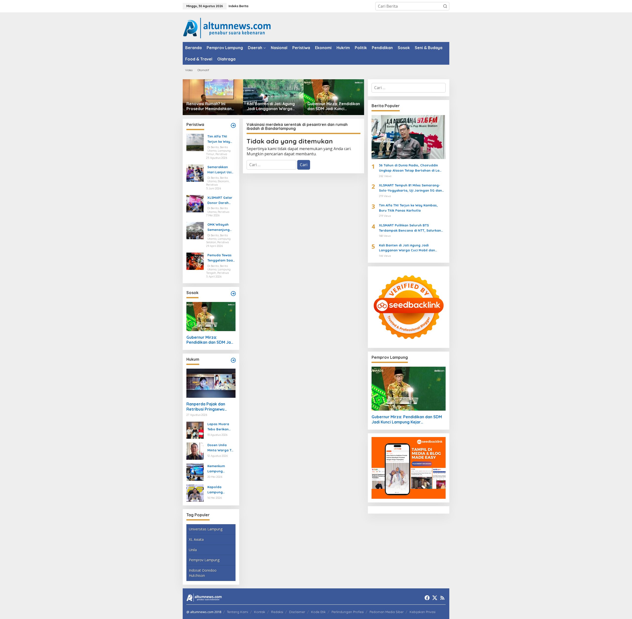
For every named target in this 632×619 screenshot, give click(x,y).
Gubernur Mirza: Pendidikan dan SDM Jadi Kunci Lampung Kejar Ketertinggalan (333, 106)
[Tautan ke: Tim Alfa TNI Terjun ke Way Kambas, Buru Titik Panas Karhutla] (195, 142)
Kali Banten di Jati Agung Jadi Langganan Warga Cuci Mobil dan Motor (271, 106)
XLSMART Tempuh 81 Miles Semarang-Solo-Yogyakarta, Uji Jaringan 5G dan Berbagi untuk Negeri (410, 188)
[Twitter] (435, 598)
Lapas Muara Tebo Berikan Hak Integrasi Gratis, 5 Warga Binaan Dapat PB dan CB (221, 427)
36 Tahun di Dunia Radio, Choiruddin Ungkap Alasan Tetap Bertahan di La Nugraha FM (409, 168)
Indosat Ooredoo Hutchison (203, 573)
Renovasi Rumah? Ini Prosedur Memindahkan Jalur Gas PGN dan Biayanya (209, 106)
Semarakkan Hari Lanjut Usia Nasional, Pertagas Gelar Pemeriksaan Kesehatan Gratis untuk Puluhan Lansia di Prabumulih (220, 170)
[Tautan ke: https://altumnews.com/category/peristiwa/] (233, 125)
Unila (193, 549)
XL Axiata (196, 539)
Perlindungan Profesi (348, 612)
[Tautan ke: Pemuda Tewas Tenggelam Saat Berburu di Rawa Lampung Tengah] (195, 260)
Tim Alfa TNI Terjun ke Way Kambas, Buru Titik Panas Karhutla (218, 139)
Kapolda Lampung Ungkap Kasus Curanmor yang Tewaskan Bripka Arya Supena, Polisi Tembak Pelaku (221, 490)
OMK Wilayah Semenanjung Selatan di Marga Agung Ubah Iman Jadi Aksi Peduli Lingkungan (220, 227)
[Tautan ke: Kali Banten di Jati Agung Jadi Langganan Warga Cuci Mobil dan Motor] (273, 97)
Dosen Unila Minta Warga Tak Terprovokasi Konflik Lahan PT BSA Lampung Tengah (221, 448)
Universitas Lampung (205, 529)
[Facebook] (427, 598)
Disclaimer (297, 612)
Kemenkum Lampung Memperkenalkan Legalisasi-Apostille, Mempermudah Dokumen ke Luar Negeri (220, 469)
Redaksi (277, 612)
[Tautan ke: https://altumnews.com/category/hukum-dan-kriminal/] (233, 360)
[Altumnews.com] (227, 27)
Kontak (259, 612)
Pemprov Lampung (204, 560)
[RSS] (442, 598)
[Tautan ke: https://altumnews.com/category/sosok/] (233, 294)
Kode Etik (318, 612)
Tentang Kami (237, 612)
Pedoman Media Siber (387, 612)
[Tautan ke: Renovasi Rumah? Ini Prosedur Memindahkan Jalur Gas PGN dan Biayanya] (213, 97)
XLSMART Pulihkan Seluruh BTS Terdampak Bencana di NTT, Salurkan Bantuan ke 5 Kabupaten (410, 228)
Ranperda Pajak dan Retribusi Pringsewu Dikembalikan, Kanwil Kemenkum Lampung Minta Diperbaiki (206, 406)
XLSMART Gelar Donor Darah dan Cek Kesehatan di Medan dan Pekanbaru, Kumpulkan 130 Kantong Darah (220, 200)
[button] (445, 6)
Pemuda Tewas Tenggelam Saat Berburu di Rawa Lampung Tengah (221, 258)
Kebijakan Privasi (422, 612)
